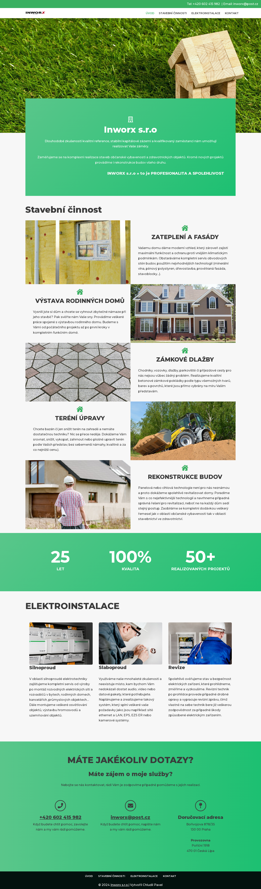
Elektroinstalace (205, 13)
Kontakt (232, 13)
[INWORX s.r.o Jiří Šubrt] (34, 13)
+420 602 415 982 (206, 4)
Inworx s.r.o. (119, 885)
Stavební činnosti (173, 13)
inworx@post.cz (245, 4)
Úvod (150, 13)
